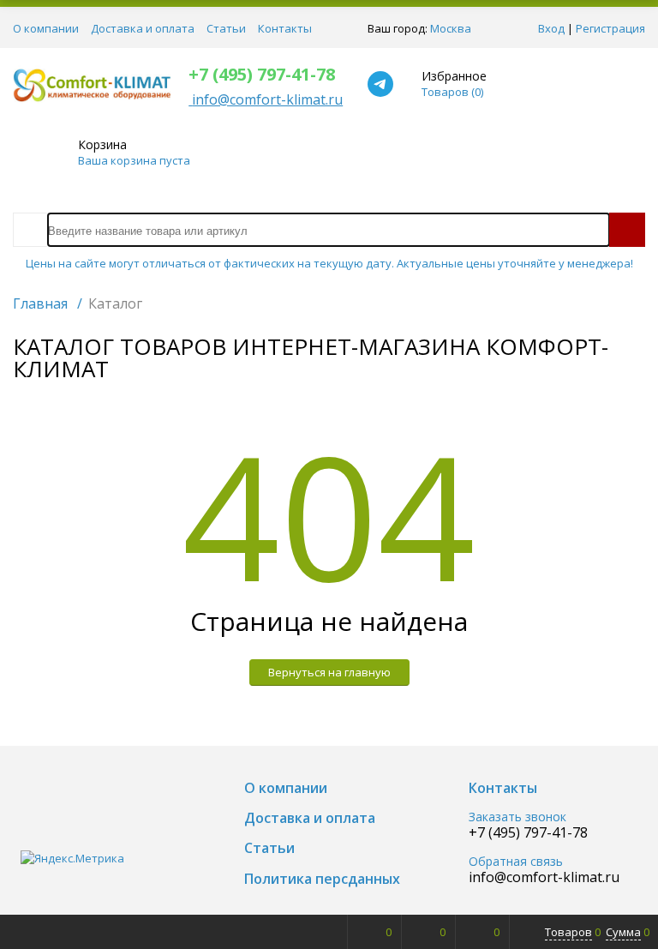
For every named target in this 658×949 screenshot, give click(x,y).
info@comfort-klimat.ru (544, 877)
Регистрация (610, 28)
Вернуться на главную (329, 672)
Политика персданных (322, 879)
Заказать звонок (517, 817)
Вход (551, 28)
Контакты (285, 28)
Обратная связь (516, 862)
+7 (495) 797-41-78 (261, 74)
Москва (450, 28)
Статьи (226, 28)
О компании (46, 28)
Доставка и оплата (142, 28)
